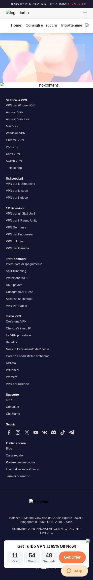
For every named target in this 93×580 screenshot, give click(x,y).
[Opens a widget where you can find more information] (74, 571)
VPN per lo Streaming (20, 184)
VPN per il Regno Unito (21, 220)
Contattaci (13, 407)
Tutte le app (14, 168)
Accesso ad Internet (19, 299)
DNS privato (14, 285)
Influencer (12, 370)
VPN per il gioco (17, 197)
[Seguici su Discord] (54, 432)
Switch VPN (14, 161)
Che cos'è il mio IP (18, 328)
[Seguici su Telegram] (71, 432)
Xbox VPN (13, 154)
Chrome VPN (15, 140)
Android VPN (15, 112)
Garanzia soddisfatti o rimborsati (27, 356)
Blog (9, 448)
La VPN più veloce (18, 335)
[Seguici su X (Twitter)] (27, 432)
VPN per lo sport (17, 191)
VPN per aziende (17, 384)
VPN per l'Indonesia (19, 234)
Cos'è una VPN (16, 321)
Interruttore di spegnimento (24, 264)
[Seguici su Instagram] (18, 432)
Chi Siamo (13, 414)
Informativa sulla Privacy (22, 469)
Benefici (11, 342)
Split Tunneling (16, 271)
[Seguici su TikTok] (62, 432)
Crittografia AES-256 (19, 292)
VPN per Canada (17, 248)
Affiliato (11, 363)
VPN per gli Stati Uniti (20, 213)
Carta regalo (14, 455)
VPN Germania (16, 227)
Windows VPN (15, 133)
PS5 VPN (12, 147)
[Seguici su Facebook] (9, 432)
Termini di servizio (18, 476)
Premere (12, 377)
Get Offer (72, 557)
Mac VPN (12, 126)
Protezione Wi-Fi (17, 278)
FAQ (9, 400)
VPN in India (14, 241)
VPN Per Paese (16, 306)
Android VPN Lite (17, 119)
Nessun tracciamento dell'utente (27, 349)
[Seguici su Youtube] (36, 432)
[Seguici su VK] (45, 432)
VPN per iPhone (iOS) (20, 105)
